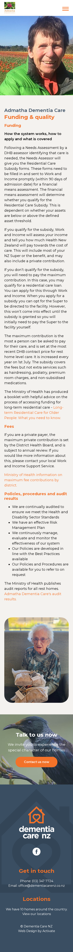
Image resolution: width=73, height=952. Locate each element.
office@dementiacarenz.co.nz (41, 886)
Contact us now (36, 762)
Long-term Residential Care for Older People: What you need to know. (33, 412)
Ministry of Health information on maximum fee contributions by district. (33, 480)
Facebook (36, 852)
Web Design (27, 931)
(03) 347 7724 (42, 881)
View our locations (36, 914)
